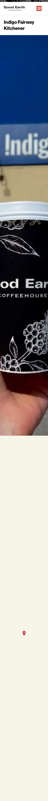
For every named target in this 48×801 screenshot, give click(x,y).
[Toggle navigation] (39, 8)
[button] (24, 633)
